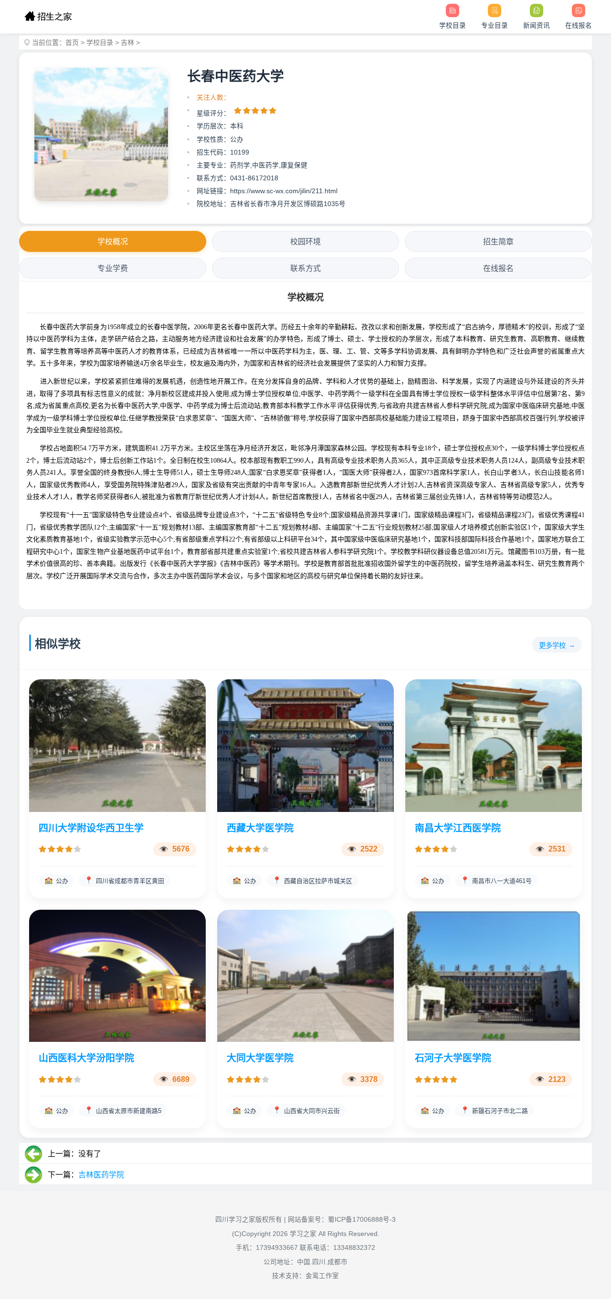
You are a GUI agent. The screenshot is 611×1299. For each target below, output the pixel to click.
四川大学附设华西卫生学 (91, 828)
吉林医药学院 (101, 1175)
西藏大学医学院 (260, 828)
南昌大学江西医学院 (458, 828)
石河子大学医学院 (453, 1058)
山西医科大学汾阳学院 (86, 1058)
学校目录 (99, 42)
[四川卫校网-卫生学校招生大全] (48, 16)
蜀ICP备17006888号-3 (362, 1219)
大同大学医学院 (260, 1058)
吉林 (127, 42)
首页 (72, 42)
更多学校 (552, 645)
